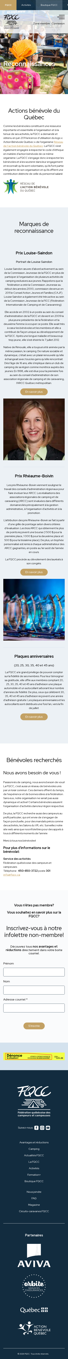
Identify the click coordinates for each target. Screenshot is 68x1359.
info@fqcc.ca (11, 875)
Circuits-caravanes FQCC (34, 1211)
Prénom (8, 963)
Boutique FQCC (49, 4)
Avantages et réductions (34, 1142)
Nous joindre (34, 1192)
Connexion (58, 23)
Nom (6, 981)
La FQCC (34, 1162)
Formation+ (34, 1174)
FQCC (8, 4)
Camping (34, 1149)
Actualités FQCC (34, 1155)
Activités (26, 4)
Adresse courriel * (15, 999)
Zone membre (41, 23)
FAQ (34, 1198)
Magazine (34, 1205)
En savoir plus (34, 392)
